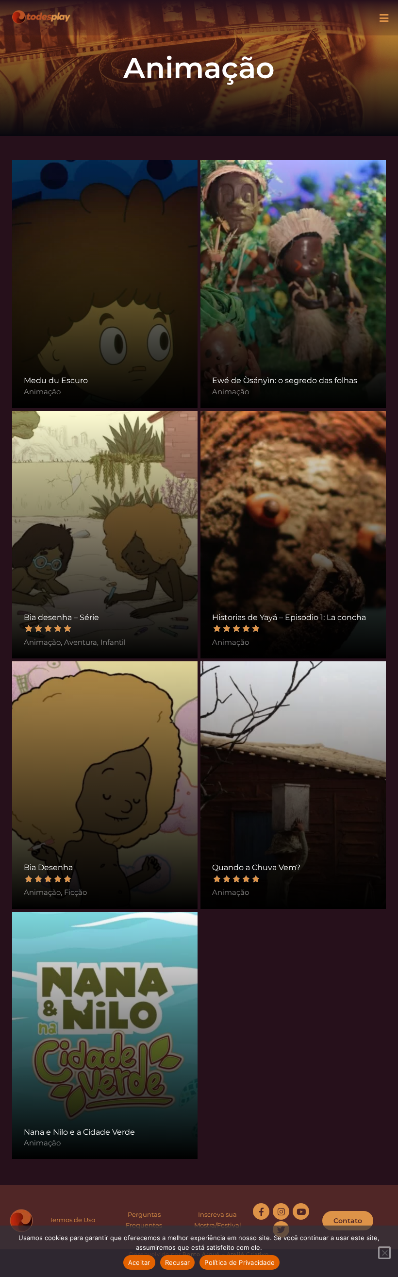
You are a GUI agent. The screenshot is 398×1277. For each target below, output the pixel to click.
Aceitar (139, 1262)
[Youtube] (301, 1211)
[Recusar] (384, 1252)
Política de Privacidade (239, 1262)
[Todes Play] (41, 14)
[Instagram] (281, 1211)
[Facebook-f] (261, 1211)
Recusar (177, 1262)
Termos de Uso (72, 1220)
